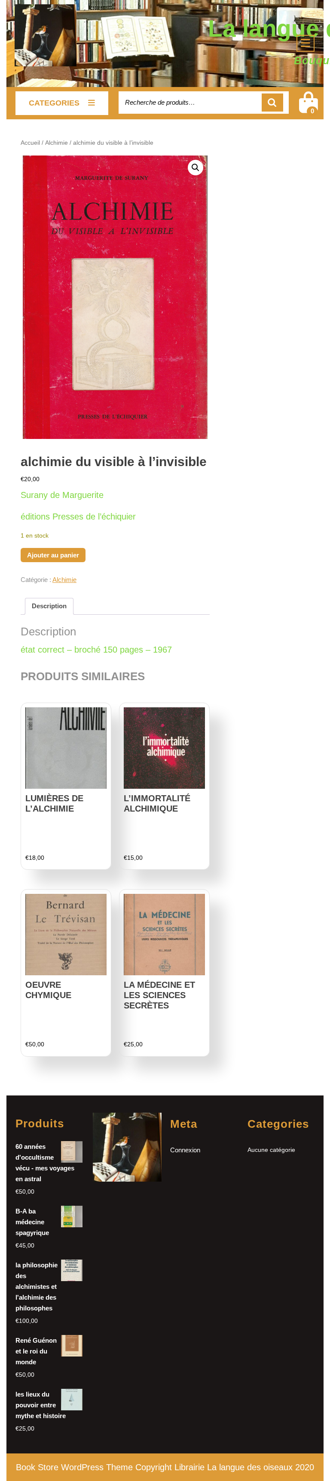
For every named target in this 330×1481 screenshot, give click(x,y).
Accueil (30, 143)
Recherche (272, 102)
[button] (195, 167)
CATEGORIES (54, 103)
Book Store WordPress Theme (74, 1467)
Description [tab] (49, 606)
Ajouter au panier (53, 555)
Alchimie (56, 143)
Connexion (185, 1150)
